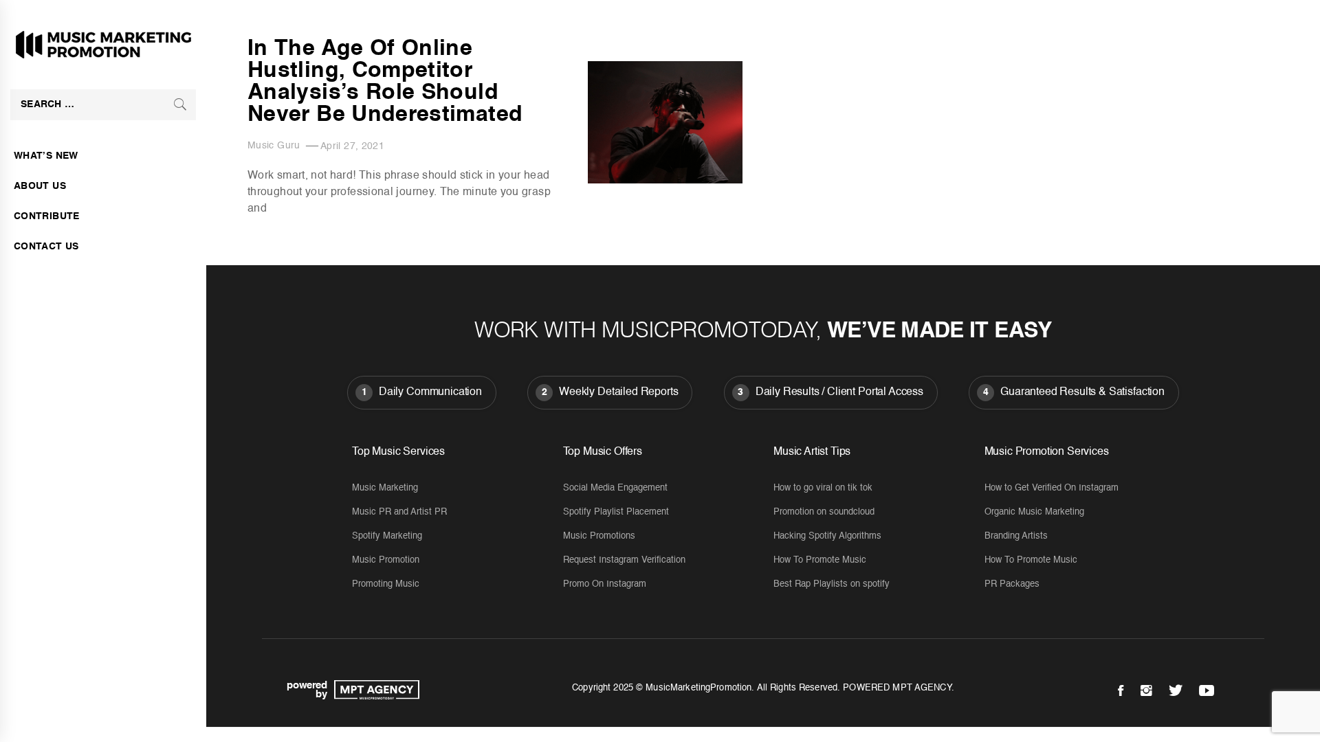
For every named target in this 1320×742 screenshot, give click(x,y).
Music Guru (274, 145)
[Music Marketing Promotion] (373, 689)
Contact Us (46, 246)
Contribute (47, 216)
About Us (40, 186)
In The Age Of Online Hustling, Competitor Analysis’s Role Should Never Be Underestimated (385, 82)
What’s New (46, 156)
